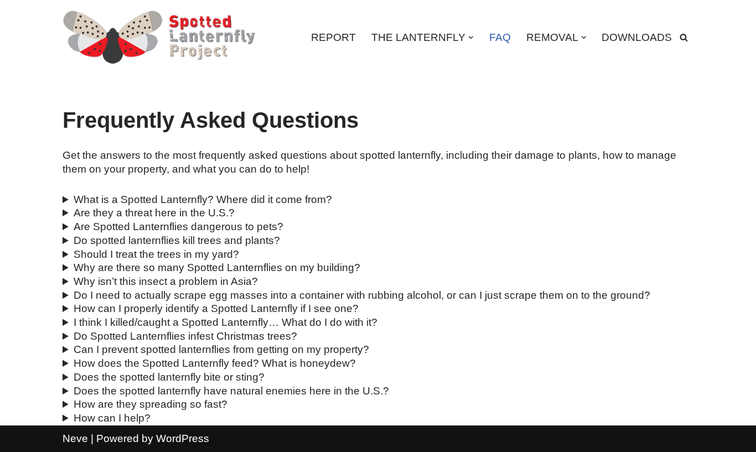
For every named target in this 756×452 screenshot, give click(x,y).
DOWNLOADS (637, 37)
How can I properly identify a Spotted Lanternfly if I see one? (216, 308)
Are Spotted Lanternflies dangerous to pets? (178, 226)
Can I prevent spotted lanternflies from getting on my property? (221, 349)
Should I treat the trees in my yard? (156, 254)
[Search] (684, 37)
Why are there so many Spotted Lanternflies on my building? (217, 267)
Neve (75, 438)
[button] (471, 37)
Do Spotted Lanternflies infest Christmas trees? (185, 336)
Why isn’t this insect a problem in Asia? (166, 281)
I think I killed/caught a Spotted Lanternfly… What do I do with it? (225, 322)
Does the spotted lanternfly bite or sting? (169, 377)
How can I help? (112, 418)
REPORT (333, 37)
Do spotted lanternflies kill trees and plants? (177, 240)
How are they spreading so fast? (150, 404)
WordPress (182, 438)
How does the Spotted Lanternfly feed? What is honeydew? (215, 363)
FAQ (500, 37)
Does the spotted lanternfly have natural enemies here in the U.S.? (231, 391)
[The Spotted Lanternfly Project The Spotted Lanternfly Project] (159, 37)
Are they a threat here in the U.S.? (154, 213)
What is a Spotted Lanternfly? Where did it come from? (203, 199)
